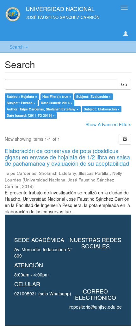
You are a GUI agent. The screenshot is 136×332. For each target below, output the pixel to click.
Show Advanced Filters (108, 124)
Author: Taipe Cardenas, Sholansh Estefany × (42, 109)
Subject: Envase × (21, 102)
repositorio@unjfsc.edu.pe (95, 307)
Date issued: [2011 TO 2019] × (31, 115)
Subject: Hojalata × (22, 96)
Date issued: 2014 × (56, 102)
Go (124, 84)
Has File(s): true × (56, 96)
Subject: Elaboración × (102, 109)
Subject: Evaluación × (93, 96)
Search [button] (17, 47)
